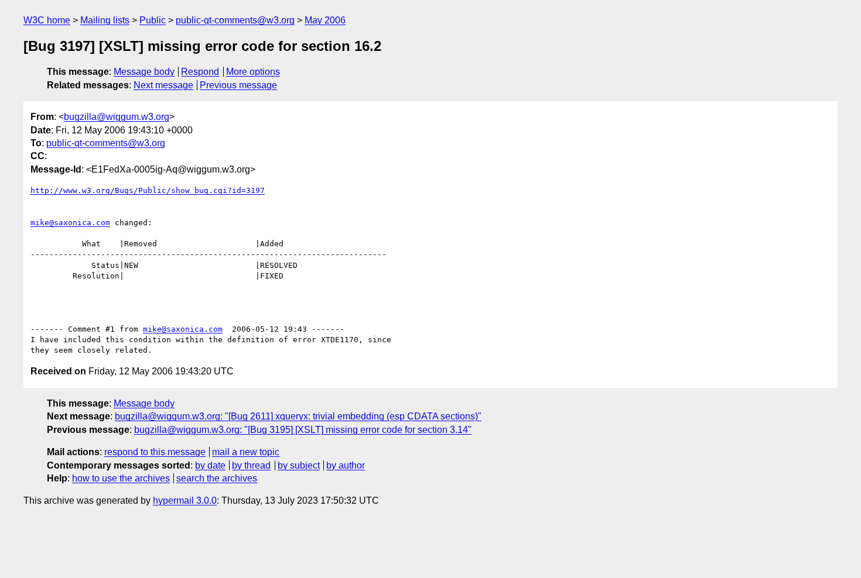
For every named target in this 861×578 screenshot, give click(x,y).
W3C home (46, 20)
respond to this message (155, 452)
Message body (144, 72)
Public (152, 20)
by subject (299, 465)
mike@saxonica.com (70, 222)
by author (345, 465)
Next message (163, 85)
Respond (200, 72)
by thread (251, 465)
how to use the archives (121, 478)
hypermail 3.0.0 (185, 500)
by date (210, 465)
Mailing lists (104, 20)
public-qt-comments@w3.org (235, 20)
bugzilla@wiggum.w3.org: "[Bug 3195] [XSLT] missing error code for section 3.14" (303, 430)
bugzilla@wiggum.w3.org (116, 117)
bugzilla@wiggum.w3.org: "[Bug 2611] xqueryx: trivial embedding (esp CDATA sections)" (298, 416)
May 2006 (325, 20)
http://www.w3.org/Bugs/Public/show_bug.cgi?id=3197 (147, 190)
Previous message (238, 85)
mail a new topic (245, 452)
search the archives (216, 478)
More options (253, 72)
